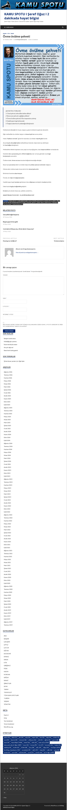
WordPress (54, 805)
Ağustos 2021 (8, 550)
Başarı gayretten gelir (10, 222)
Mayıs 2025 (7, 416)
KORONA (7, 674)
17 (4, 785)
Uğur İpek (21, 361)
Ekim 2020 (7, 580)
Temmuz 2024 (8, 446)
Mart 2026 (7, 387)
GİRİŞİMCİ (7, 665)
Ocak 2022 (7, 535)
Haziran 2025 (8, 413)
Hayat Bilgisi (32, 201)
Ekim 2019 (7, 616)
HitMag (62, 805)
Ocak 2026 (7, 393)
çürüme (38, 752)
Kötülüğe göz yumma (10, 341)
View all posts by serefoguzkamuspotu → (27, 252)
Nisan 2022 (7, 527)
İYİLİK (5, 668)
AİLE (5, 636)
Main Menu (10, 27)
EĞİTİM (6, 650)
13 (13, 782)
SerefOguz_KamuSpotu (12, 750)
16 (23, 782)
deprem (14, 740)
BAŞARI (5, 33)
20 (13, 785)
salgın (46, 747)
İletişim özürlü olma (10, 338)
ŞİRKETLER (7, 683)
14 (17, 782)
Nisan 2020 (7, 598)
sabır (38, 747)
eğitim (47, 740)
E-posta (6, 306)
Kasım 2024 (7, 434)
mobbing (7, 747)
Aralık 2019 (7, 610)
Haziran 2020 (8, 592)
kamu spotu (40, 201)
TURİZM (6, 698)
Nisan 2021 (7, 562)
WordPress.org (8, 727)
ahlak (14, 737)
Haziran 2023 (8, 485)
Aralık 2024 (7, 431)
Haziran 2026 (8, 378)
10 (4, 782)
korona (33, 745)
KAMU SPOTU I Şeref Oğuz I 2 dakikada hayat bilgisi (26, 16)
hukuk (27, 742)
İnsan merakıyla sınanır (10, 344)
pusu (31, 747)
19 (10, 785)
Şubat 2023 (7, 497)
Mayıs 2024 (7, 452)
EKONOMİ (7, 653)
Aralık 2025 (7, 396)
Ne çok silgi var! (8, 347)
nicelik (16, 747)
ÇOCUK (6, 647)
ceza (6, 740)
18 (7, 785)
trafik (49, 750)
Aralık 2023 (7, 467)
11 (7, 782)
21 (17, 785)
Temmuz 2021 (8, 553)
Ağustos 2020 (8, 586)
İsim (5, 298)
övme (23, 202)
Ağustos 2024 (8, 443)
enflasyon (32, 740)
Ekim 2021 (7, 544)
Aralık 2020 (7, 574)
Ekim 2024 (7, 437)
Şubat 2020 (7, 604)
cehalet (56, 737)
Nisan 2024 (7, 455)
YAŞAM (12, 33)
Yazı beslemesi (8, 721)
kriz (41, 745)
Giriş (5, 718)
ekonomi (22, 740)
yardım (7, 752)
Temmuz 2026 (8, 375)
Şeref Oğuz (40, 202)
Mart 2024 (7, 458)
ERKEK (6, 659)
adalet (7, 737)
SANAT (6, 680)
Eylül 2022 (7, 512)
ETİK (8, 33)
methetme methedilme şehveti (12, 202)
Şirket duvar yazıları (10, 361)
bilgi (48, 737)
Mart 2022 (7, 529)
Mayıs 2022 (7, 524)
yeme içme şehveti (17, 204)
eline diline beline (23, 201)
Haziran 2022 (8, 521)
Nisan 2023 (7, 491)
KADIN (6, 671)
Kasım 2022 (7, 506)
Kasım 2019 (7, 613)
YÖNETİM (7, 704)
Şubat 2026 (7, 390)
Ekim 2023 (7, 473)
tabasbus (55, 202)
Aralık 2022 (7, 503)
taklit (35, 750)
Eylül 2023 (7, 476)
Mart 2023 (7, 494)
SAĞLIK (6, 677)
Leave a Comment (33, 39)
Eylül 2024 (7, 440)
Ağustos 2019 (8, 622)
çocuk (31, 752)
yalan (56, 750)
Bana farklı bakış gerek (11, 350)
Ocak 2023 (7, 500)
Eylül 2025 (7, 404)
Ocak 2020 (7, 607)
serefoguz (48, 202)
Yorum (5, 275)
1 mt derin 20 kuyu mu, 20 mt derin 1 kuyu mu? (18, 229)
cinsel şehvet (13, 201)
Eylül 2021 (7, 547)
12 (10, 782)
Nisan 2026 (7, 384)
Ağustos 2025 (8, 407)
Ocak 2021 (7, 571)
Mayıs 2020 (7, 595)
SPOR (5, 686)
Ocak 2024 (7, 464)
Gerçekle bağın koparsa (11, 215)
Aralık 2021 (7, 538)
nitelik (24, 747)
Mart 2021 (7, 565)
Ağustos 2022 (8, 515)
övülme (28, 202)
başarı (35, 737)
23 (23, 785)
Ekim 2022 (7, 509)
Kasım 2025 (7, 399)
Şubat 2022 (7, 532)
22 (20, 785)
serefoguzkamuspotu (21, 39)
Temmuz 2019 (8, 625)
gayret (55, 740)
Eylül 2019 (7, 619)
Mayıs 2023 (7, 488)
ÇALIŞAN (7, 642)
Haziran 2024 (8, 449)
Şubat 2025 (7, 425)
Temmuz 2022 (8, 518)
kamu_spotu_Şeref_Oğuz (52, 201)
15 (20, 782)
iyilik (34, 742)
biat (42, 737)
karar (26, 745)
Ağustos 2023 (8, 479)
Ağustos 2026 (8, 372)
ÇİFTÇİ (6, 645)
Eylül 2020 (7, 583)
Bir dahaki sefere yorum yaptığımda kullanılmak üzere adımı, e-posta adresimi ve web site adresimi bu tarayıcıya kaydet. (33, 325)
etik (40, 740)
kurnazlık (49, 745)
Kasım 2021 (7, 541)
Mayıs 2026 (7, 381)
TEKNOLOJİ (8, 692)
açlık (27, 737)
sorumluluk (26, 750)
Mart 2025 (7, 422)
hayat (6, 742)
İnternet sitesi (8, 314)
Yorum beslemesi (9, 724)
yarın (14, 752)
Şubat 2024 (7, 461)
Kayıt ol (6, 715)
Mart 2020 (7, 601)
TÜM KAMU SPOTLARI (11, 695)
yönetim (22, 752)
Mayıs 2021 (7, 559)
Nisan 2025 (7, 419)
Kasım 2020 (7, 577)
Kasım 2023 (7, 470)
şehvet (34, 202)
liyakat (58, 745)
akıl (21, 737)
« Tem (4, 797)
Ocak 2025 (7, 428)
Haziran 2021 (8, 556)
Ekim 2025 (7, 402)
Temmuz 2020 (8, 589)
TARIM (6, 689)
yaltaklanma (7, 204)
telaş (42, 750)
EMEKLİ (6, 656)
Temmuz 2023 (8, 482)
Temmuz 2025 (8, 410)
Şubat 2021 (7, 568)
